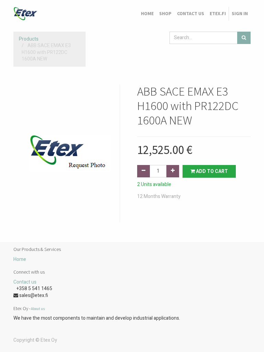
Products (28, 39)
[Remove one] (143, 171)
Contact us (24, 282)
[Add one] (172, 171)
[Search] (244, 38)
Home (19, 259)
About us (38, 308)
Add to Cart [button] (211, 171)
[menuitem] (147, 14)
